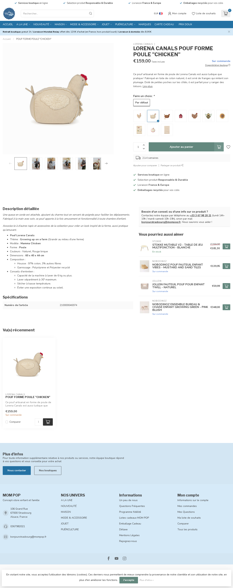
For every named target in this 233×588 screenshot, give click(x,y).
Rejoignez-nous (128, 541)
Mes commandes (187, 506)
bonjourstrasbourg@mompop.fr (161, 222)
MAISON (60, 24)
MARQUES (145, 24)
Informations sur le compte (192, 500)
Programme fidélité (130, 512)
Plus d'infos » (147, 580)
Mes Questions (186, 512)
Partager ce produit (171, 165)
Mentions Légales (129, 535)
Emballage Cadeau (130, 523)
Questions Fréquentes (132, 506)
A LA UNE (22, 24)
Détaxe (123, 529)
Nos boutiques (48, 470)
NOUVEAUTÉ (41, 24)
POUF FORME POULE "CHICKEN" (33, 39)
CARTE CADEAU (164, 24)
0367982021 (17, 526)
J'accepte (128, 580)
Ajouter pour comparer (145, 165)
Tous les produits (187, 529)
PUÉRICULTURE (124, 24)
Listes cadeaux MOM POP (134, 518)
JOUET (106, 24)
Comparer (15, 421)
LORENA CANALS (143, 44)
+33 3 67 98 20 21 (200, 215)
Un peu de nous (128, 500)
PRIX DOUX (185, 24)
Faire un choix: (144, 96)
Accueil (8, 24)
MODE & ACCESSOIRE (83, 24)
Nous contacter (16, 470)
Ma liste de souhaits (189, 518)
